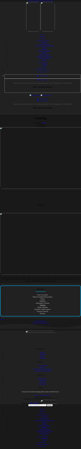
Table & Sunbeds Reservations (44, 46)
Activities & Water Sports (44, 56)
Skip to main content (46, 1)
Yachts (44, 48)
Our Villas (42, 382)
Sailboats (44, 49)
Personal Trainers (44, 58)
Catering (44, 53)
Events (44, 66)
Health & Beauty (44, 55)
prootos (43, 123)
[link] (34, 403)
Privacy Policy (42, 379)
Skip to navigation (34, 1)
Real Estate (42, 384)
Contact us (42, 380)
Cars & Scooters (44, 44)
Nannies (44, 60)
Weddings (44, 64)
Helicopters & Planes (44, 51)
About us (42, 352)
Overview (44, 42)
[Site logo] (33, 31)
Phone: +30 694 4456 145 (42, 395)
